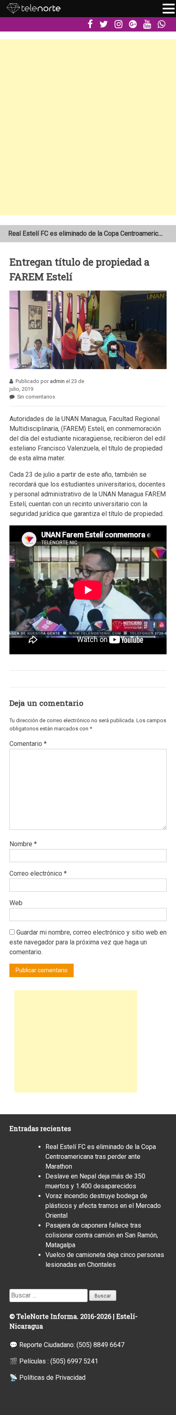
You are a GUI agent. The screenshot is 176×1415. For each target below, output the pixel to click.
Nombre (23, 844)
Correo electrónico (38, 873)
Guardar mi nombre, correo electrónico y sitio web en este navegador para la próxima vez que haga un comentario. (88, 942)
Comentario (28, 744)
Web (16, 903)
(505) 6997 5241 (74, 1361)
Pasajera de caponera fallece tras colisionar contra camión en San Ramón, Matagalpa (101, 1235)
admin (57, 381)
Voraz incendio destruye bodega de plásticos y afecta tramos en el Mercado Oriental (103, 1205)
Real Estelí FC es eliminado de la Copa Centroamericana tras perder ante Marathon (100, 1156)
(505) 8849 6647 (100, 1345)
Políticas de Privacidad (52, 1377)
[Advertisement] (88, 127)
